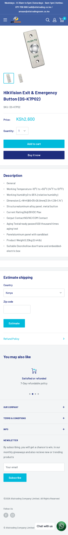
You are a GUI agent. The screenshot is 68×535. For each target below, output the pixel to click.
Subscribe (15, 477)
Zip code (8, 301)
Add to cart (34, 143)
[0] (61, 20)
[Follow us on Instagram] (12, 515)
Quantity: (8, 130)
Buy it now (34, 155)
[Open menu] (5, 19)
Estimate (14, 323)
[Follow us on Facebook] (5, 515)
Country (8, 285)
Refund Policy (11, 338)
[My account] (54, 20)
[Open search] (48, 20)
